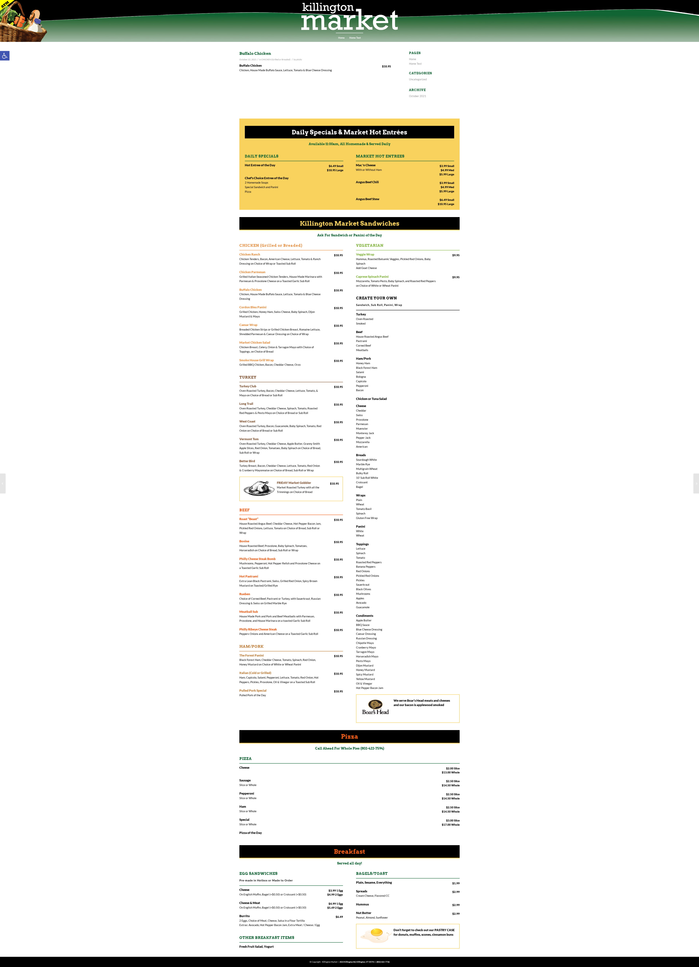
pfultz (299, 59)
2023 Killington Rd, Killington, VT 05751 (356, 962)
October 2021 (417, 96)
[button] (4, 55)
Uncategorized (418, 79)
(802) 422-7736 (383, 962)
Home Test (355, 37)
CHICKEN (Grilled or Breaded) (276, 59)
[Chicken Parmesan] (3, 483)
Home (341, 37)
